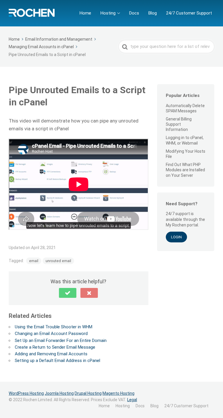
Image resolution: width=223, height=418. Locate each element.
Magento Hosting (118, 393)
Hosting (108, 13)
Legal (132, 399)
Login (176, 237)
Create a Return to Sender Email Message (55, 347)
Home (85, 13)
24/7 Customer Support (189, 13)
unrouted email (58, 261)
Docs (134, 13)
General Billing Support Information (179, 124)
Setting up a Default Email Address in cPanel (57, 360)
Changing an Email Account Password (51, 333)
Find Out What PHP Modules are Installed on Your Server (185, 169)
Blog (152, 13)
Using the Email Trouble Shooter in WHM (53, 326)
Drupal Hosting (88, 393)
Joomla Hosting (59, 393)
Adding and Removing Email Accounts (51, 353)
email (33, 261)
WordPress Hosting (26, 393)
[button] (67, 293)
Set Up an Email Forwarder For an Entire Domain (61, 340)
